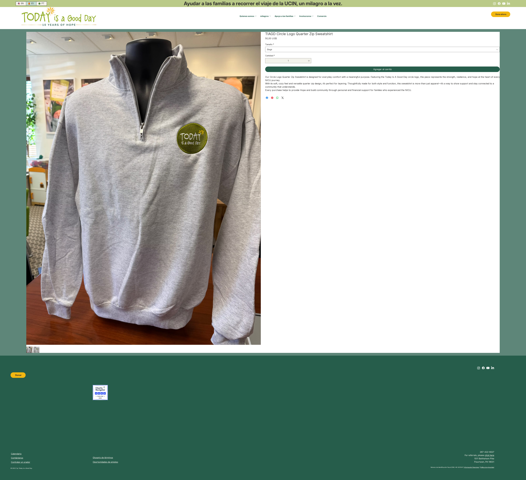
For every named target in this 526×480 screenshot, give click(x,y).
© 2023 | (14, 468)
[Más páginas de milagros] (270, 16)
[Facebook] (499, 3)
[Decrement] (267, 60)
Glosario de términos (103, 457)
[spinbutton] (288, 60)
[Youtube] (504, 3)
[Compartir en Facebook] (267, 97)
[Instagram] (494, 3)
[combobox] (382, 49)
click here (489, 455)
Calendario (16, 453)
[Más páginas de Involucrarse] (312, 16)
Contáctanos (17, 458)
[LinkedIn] (508, 3)
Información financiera (471, 467)
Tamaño (269, 44)
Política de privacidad (487, 467)
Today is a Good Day (25, 468)
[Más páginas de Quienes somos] (255, 16)
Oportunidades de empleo (105, 462)
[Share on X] (282, 97)
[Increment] (309, 60)
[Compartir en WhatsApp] (277, 97)
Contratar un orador (20, 462)
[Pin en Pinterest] (272, 97)
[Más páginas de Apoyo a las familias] (294, 16)
